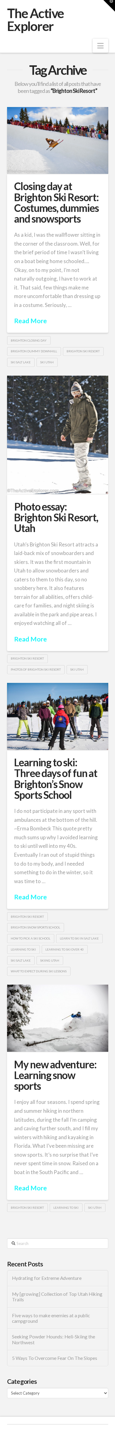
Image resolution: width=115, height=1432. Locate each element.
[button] (100, 46)
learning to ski (23, 949)
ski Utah (47, 362)
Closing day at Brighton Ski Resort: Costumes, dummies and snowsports (56, 202)
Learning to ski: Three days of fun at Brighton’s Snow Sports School (55, 778)
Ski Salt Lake (21, 362)
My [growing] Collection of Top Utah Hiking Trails (57, 1297)
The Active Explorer (35, 20)
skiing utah (49, 960)
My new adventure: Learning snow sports (55, 1075)
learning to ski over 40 (64, 949)
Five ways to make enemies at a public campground (51, 1318)
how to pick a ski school (30, 938)
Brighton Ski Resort (83, 351)
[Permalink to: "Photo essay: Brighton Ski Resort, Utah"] (57, 435)
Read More (30, 321)
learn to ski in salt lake (79, 938)
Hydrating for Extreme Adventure (47, 1278)
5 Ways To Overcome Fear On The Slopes (54, 1358)
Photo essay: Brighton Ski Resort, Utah (56, 517)
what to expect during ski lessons (39, 971)
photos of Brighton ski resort (36, 669)
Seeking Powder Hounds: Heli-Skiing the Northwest (53, 1339)
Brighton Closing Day (29, 340)
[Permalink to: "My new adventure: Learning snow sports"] (57, 1018)
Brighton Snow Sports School (35, 927)
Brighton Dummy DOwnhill (34, 351)
